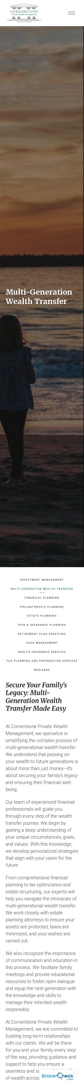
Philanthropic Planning (42, 606)
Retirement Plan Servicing (42, 634)
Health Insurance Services (42, 652)
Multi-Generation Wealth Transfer (42, 589)
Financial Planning (42, 597)
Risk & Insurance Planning (42, 624)
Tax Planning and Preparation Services (42, 660)
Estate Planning (42, 615)
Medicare (42, 670)
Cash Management (42, 642)
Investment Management (42, 579)
